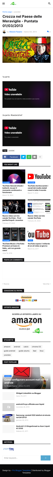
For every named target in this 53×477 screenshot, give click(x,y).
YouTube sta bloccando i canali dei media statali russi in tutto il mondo (38, 188)
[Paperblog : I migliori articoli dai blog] (8, 450)
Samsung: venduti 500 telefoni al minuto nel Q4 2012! (33, 416)
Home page (7, 12)
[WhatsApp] (28, 157)
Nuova (6, 284)
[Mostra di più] (40, 157)
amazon (7, 347)
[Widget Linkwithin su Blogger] (8, 396)
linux (42, 351)
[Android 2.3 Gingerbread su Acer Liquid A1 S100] (8, 429)
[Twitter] (23, 157)
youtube (17, 12)
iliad (34, 351)
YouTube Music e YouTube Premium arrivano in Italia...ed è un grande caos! (13, 247)
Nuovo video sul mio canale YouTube (36, 217)
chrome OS (36, 347)
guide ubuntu (24, 351)
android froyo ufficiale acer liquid (30, 404)
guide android (9, 351)
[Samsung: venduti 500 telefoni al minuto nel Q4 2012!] (8, 418)
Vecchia (46, 284)
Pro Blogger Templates (21, 470)
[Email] (34, 157)
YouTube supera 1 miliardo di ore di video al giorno (39, 245)
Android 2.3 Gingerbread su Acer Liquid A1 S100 (33, 427)
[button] (3, 4)
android (17, 347)
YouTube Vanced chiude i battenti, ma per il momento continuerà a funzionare (12, 189)
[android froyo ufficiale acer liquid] (8, 407)
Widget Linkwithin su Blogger (28, 393)
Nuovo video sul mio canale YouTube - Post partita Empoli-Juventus (12, 218)
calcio (26, 347)
